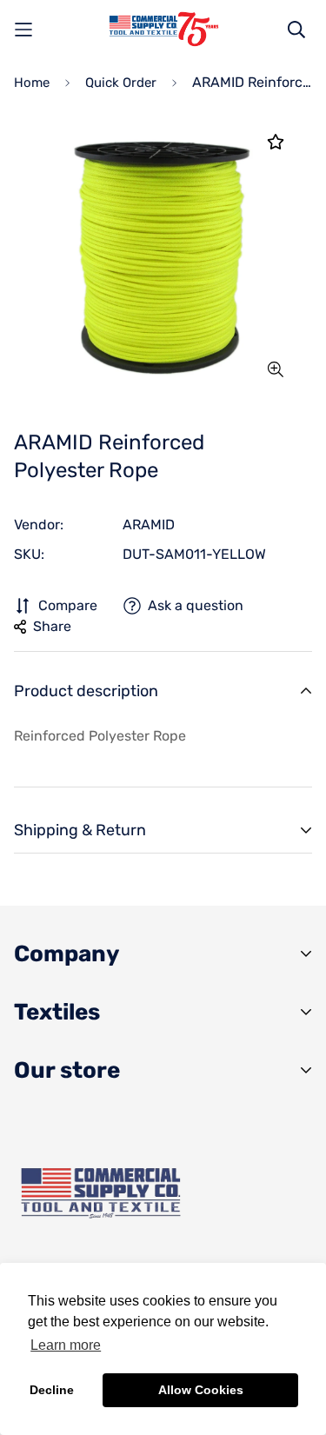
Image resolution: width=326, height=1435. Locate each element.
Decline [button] (52, 1390)
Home (32, 82)
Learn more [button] (65, 1345)
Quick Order (120, 82)
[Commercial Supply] (163, 29)
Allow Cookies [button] (200, 1390)
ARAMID (149, 524)
